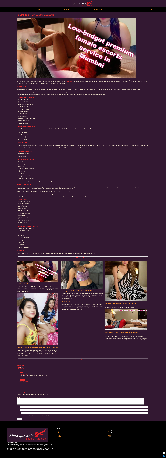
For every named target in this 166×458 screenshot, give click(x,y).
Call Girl (109, 432)
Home (14, 9)
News (109, 436)
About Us (109, 430)
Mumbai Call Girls (98, 9)
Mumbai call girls (70, 81)
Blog (109, 431)
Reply (19, 371)
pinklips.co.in (81, 454)
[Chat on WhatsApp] (164, 453)
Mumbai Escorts (67, 9)
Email (18, 409)
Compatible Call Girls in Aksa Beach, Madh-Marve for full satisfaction (37, 347)
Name (18, 406)
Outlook (109, 437)
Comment (19, 397)
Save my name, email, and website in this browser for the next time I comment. (35, 415)
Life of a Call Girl (66, 302)
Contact (151, 9)
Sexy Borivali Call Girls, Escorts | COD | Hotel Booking (121, 332)
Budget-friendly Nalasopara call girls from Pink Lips (120, 303)
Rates (125, 9)
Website (18, 412)
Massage (109, 435)
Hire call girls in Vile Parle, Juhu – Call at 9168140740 (76, 291)
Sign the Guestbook (87, 454)
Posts (39, 9)
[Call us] (164, 456)
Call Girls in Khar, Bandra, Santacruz (27, 284)
